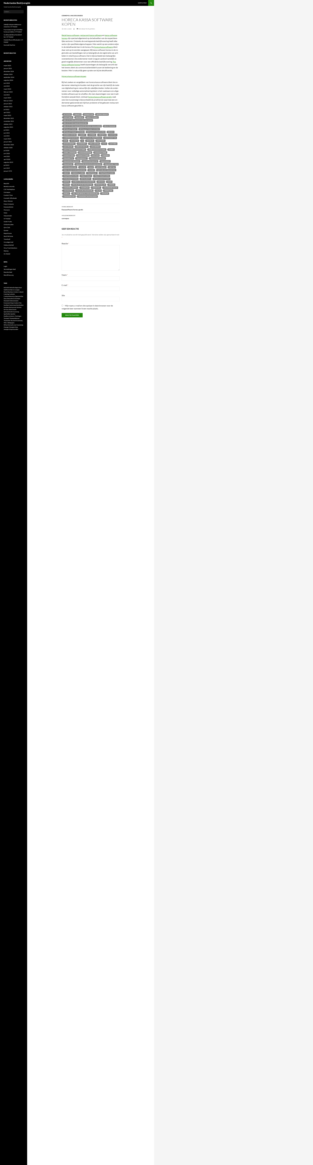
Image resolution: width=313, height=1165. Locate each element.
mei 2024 (7, 86)
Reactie (65, 243)
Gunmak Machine (9, 45)
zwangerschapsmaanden (87, 196)
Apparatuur (88, 114)
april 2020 (7, 159)
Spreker (111, 184)
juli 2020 (6, 150)
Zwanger (104, 193)
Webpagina (108, 190)
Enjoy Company (9, 204)
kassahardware (85, 152)
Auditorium (68, 117)
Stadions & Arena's (70, 187)
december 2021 (9, 118)
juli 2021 (6, 130)
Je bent (111, 149)
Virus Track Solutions (10, 248)
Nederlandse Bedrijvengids (17, 3)
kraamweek (105, 161)
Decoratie (74, 141)
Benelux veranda (9, 186)
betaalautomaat (70, 129)
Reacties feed (8, 272)
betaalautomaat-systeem (89, 129)
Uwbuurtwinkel (9, 245)
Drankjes (90, 141)
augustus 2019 (8, 162)
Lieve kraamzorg (70, 167)
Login (5, 266)
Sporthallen (100, 184)
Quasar (6, 230)
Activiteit (67, 114)
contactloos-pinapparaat (91, 138)
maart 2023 (7, 98)
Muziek (91, 170)
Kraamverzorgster (90, 161)
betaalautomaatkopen (96, 132)
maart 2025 (7, 65)
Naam (65, 275)
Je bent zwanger (70, 152)
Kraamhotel (68, 158)
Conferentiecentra (71, 138)
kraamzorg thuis (111, 164)
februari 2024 (8, 92)
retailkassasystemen (102, 179)
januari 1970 (8, 171)
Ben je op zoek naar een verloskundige (78, 120)
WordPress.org (8, 275)
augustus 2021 (8, 127)
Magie (91, 167)
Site (63, 295)
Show (109, 182)
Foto (104, 143)
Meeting (112, 167)
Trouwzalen (68, 190)
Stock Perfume (8, 236)
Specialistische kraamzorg (82, 184)
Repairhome (8, 233)
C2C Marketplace (9, 189)
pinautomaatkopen (102, 176)
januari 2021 (8, 142)
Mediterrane (101, 167)
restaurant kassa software (91, 35)
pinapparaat (92, 173)
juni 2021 (7, 133)
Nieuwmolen (8, 216)
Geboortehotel (82, 146)
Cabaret (82, 135)
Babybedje (79, 117)
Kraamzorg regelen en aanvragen (88, 164)
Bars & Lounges (92, 117)
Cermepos (66, 15)
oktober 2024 (8, 74)
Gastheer (113, 143)
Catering (92, 135)
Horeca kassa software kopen (74, 76)
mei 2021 (7, 136)
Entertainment (69, 143)
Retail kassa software (70, 35)
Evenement (82, 143)
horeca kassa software (103, 47)
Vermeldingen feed (10, 269)
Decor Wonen (8, 201)
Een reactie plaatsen (87, 29)
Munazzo (7, 210)
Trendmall (7, 239)
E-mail (65, 285)
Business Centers (70, 135)
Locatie (82, 167)
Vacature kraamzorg (85, 190)
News (5, 213)
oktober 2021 (8, 124)
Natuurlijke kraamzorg (106, 170)
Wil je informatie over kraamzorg (85, 193)
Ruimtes (66, 182)
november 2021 (9, 121)
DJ (82, 141)
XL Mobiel (7, 254)
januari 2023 (8, 104)
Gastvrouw (68, 146)
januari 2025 (8, 68)
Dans (65, 141)
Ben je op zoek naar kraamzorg (75, 123)
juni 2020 (7, 153)
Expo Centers (94, 143)
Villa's (98, 190)
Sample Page (142, 3)
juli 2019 (6, 165)
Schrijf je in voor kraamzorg (84, 182)
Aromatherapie (102, 114)
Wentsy (6, 251)
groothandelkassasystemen (74, 149)
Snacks (66, 184)
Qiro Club (7, 227)
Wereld (66, 193)
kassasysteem (69, 155)
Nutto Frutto (8, 221)
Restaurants (85, 179)
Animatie (77, 114)
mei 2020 (7, 156)
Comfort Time (8, 195)
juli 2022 (6, 109)
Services (101, 182)
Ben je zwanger (109, 126)
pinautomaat (86, 176)
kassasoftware (100, 152)
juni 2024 (7, 83)
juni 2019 (7, 168)
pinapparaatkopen (71, 176)
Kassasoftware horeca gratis (72, 208)
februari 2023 (8, 101)
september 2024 (9, 77)
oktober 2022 (8, 106)
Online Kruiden (9, 224)
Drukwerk (101, 141)
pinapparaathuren (107, 173)
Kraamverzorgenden (71, 161)
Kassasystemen (8, 207)
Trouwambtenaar (110, 187)
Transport (96, 187)
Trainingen (85, 187)
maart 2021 (7, 139)
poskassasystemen (71, 179)
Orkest (66, 173)
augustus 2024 (8, 80)
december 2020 (9, 145)
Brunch (111, 132)
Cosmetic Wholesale (10, 198)
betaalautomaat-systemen (74, 132)
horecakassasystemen (97, 149)
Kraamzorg (68, 164)
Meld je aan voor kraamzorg (74, 170)
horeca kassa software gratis (100, 97)
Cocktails (113, 135)
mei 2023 (7, 95)
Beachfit (6, 183)
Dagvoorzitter (110, 138)
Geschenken (95, 146)
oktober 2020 (8, 147)
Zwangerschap (69, 196)
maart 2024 (7, 89)
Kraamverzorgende (97, 158)
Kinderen (105, 155)
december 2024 (9, 71)
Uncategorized (76, 15)
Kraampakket (82, 158)
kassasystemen (83, 155)
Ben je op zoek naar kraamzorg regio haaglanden (82, 126)
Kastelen (95, 155)
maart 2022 (7, 115)
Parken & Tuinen (78, 173)
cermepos (102, 135)
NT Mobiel (7, 219)
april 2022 (7, 112)
